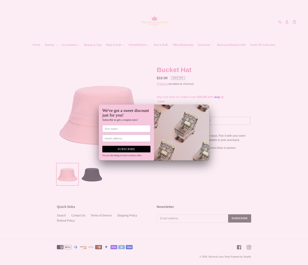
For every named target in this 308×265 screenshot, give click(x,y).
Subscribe (126, 149)
